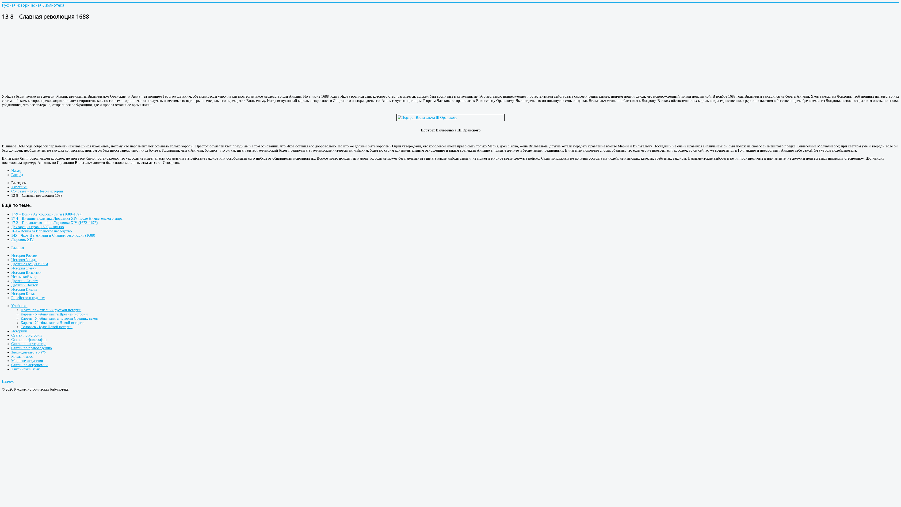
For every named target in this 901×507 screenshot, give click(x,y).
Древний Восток (24, 285)
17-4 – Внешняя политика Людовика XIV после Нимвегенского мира (66, 218)
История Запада (24, 260)
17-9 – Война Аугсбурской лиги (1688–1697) (46, 214)
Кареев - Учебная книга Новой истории (52, 323)
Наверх (8, 381)
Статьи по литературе (28, 344)
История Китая (23, 294)
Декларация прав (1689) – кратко (37, 227)
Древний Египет (24, 281)
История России (24, 255)
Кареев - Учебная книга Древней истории (54, 314)
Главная (17, 248)
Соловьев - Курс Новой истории (47, 327)
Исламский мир (24, 277)
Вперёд (17, 175)
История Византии (26, 272)
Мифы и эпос (22, 356)
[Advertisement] (142, 58)
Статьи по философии (29, 340)
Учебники (19, 306)
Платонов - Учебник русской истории (51, 310)
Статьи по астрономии (29, 365)
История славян (24, 268)
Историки (19, 331)
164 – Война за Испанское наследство (41, 231)
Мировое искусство (27, 361)
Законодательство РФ (28, 352)
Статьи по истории (26, 335)
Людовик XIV (22, 240)
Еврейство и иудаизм (28, 298)
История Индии (24, 289)
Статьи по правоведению (31, 348)
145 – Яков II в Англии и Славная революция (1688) (53, 235)
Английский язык (25, 369)
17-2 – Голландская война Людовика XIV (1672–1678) (54, 223)
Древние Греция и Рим (29, 264)
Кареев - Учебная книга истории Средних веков (59, 318)
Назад (16, 171)
